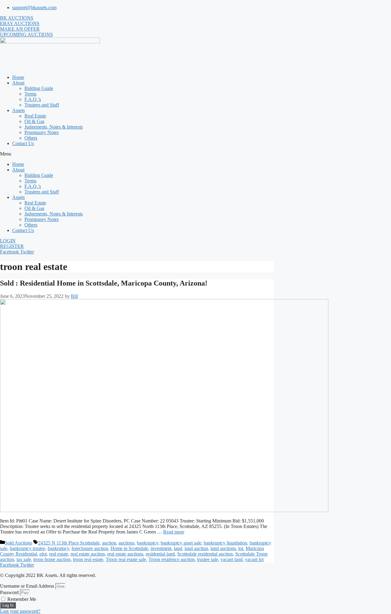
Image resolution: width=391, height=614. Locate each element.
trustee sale (207, 559)
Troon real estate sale (126, 559)
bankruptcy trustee (27, 548)
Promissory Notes (41, 132)
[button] (195, 154)
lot (240, 548)
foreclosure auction (89, 548)
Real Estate (35, 115)
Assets (18, 110)
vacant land (232, 559)
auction (109, 542)
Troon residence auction (171, 559)
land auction (196, 548)
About (18, 82)
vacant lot (254, 559)
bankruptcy (147, 542)
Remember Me (21, 599)
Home (18, 77)
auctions (126, 542)
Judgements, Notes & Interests (53, 126)
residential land (160, 553)
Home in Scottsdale (129, 548)
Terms (30, 93)
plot (43, 553)
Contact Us (23, 143)
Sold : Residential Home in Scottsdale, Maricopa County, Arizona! (103, 283)
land (178, 548)
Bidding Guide (38, 88)
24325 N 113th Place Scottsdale (69, 542)
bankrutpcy (58, 548)
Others (30, 137)
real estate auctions (125, 553)
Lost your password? (20, 611)
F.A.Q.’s (32, 99)
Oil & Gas (34, 121)
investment (161, 548)
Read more (173, 531)
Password (9, 592)
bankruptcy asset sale (181, 542)
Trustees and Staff (41, 104)
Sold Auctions (18, 542)
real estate (58, 553)
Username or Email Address (27, 586)
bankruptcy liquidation (225, 542)
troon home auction (52, 559)
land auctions (223, 548)
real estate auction (88, 553)
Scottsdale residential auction (205, 553)
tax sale (23, 559)
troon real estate (88, 559)
